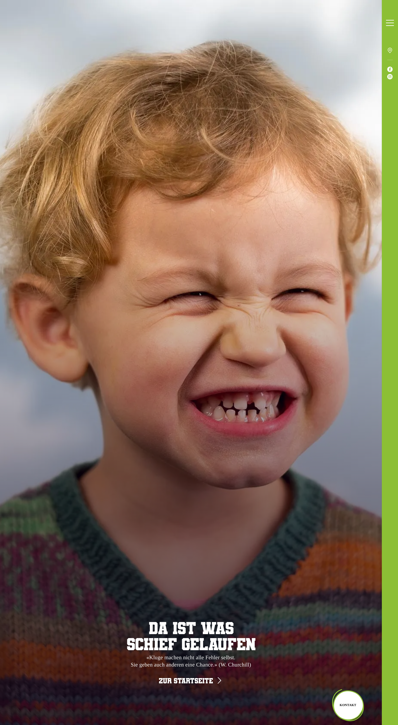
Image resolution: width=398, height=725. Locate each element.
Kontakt (348, 705)
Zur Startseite (186, 680)
